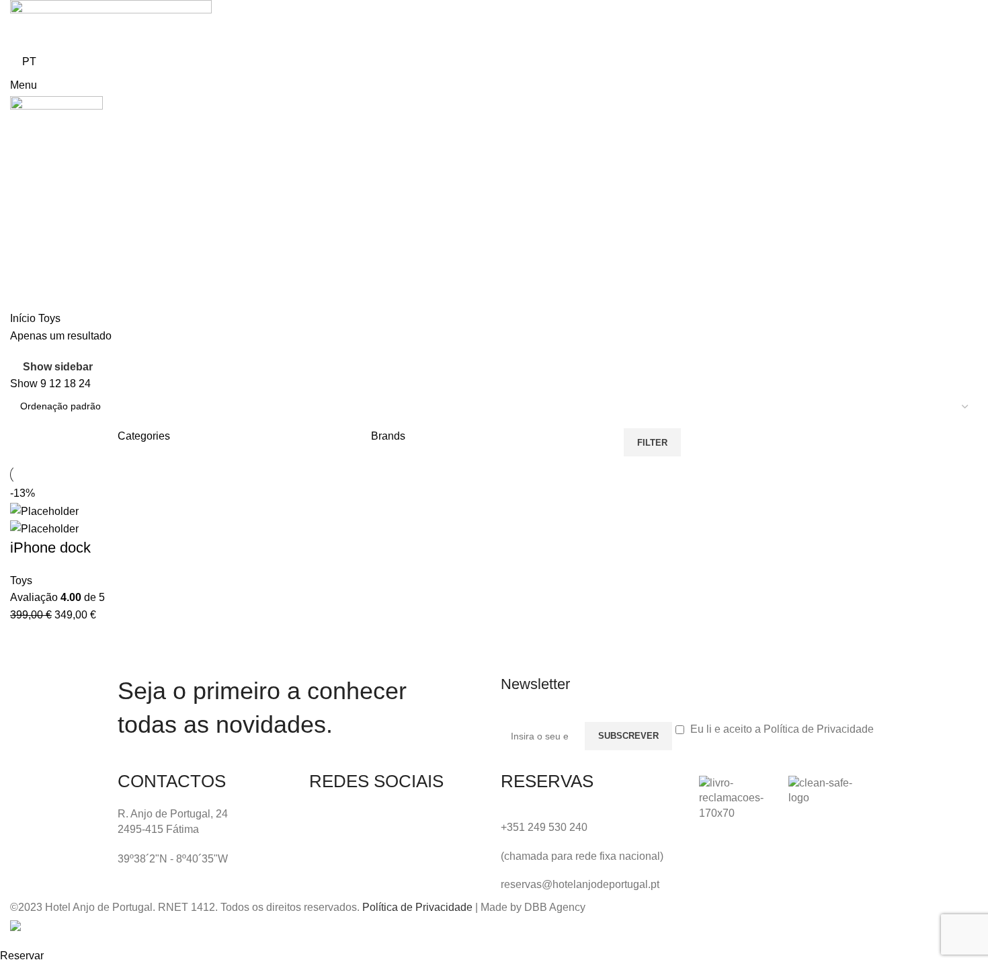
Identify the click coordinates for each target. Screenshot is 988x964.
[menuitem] (29, 61)
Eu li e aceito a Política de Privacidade (782, 729)
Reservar (22, 955)
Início (24, 318)
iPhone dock (50, 547)
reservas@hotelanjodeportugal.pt (580, 884)
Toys (21, 580)
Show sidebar (58, 366)
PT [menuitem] (29, 61)
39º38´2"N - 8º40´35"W (173, 859)
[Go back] (27, 253)
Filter (652, 443)
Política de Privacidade (417, 907)
